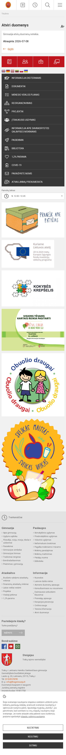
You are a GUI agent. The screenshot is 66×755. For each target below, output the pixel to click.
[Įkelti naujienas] (23, 5)
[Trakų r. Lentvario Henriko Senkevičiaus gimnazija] (8, 4)
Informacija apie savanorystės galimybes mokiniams (30, 130)
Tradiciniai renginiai (12, 557)
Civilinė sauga (41, 605)
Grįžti (10, 49)
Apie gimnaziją (9, 533)
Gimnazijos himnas (12, 553)
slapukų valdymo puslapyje (33, 717)
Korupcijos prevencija (44, 602)
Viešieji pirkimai (10, 595)
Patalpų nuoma (41, 558)
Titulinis (5, 13)
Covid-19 (16, 165)
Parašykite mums (22, 173)
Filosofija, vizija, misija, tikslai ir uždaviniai (17, 541)
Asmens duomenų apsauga (47, 585)
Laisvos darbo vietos (44, 581)
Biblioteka (18, 148)
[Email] (17, 646)
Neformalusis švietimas (45, 543)
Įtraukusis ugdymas (24, 120)
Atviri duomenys (42, 612)
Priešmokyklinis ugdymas (46, 536)
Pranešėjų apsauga (43, 598)
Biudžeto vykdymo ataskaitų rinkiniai (15, 579)
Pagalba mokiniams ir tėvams (48, 547)
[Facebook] (4, 646)
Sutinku (33, 745)
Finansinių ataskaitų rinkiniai (16, 584)
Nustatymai (33, 727)
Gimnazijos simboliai (12, 550)
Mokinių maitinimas (43, 554)
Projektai (17, 111)
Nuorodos (39, 578)
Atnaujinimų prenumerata (27, 182)
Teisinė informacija (43, 609)
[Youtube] (10, 646)
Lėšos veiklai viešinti (12, 588)
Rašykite (8, 633)
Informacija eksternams (26, 78)
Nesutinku (33, 736)
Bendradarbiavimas (12, 560)
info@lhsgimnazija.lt (15, 682)
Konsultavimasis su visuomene (49, 588)
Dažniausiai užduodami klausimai (45, 593)
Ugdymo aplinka (10, 536)
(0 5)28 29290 (11, 679)
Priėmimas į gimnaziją (13, 564)
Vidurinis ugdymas (43, 540)
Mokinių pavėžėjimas (44, 550)
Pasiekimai (18, 140)
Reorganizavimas (22, 103)
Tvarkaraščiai (15, 517)
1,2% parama (19, 156)
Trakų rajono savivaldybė (34, 659)
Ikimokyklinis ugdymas (45, 533)
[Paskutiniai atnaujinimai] (35, 5)
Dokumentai (18, 86)
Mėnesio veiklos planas (25, 94)
